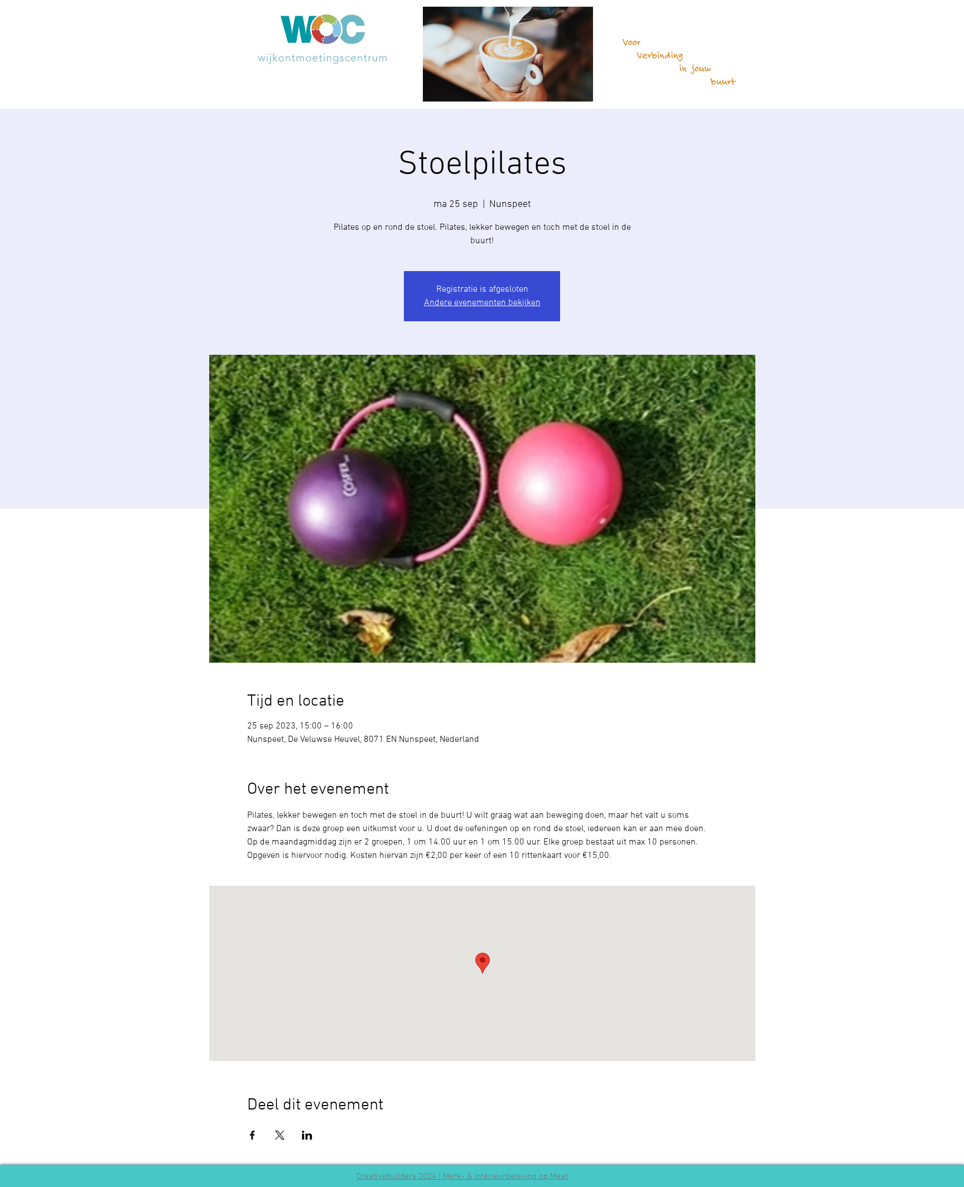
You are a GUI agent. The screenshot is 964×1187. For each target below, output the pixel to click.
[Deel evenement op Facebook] (252, 1135)
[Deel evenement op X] (279, 1135)
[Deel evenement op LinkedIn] (307, 1135)
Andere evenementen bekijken (482, 302)
